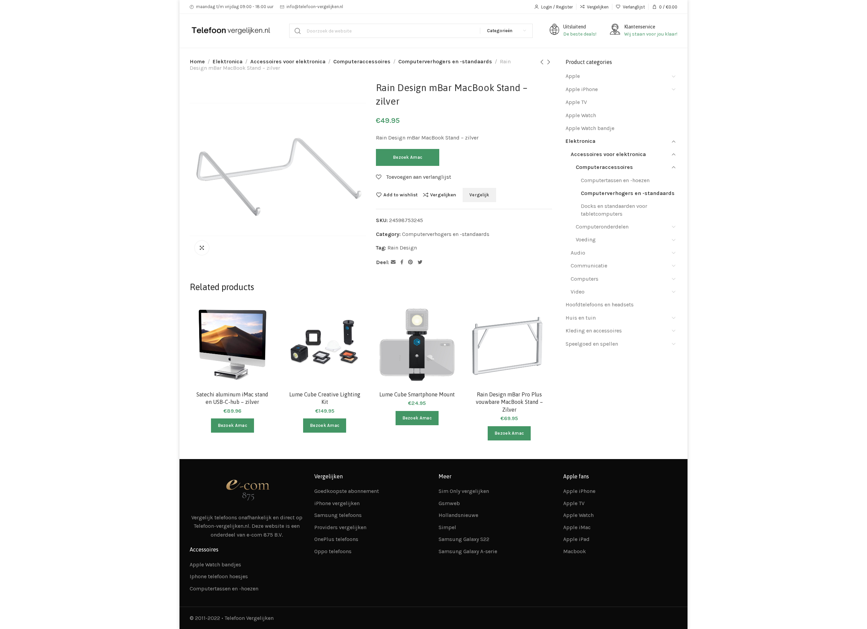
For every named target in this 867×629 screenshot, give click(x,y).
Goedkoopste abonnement (346, 491)
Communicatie (589, 265)
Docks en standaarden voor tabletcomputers (614, 210)
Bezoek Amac (407, 157)
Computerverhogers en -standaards (445, 61)
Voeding (586, 239)
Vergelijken (443, 194)
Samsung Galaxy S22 (464, 539)
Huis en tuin (581, 317)
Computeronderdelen (602, 226)
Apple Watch (581, 115)
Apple (573, 76)
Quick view (263, 347)
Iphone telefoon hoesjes (219, 576)
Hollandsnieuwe (458, 515)
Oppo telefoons (333, 551)
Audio (578, 253)
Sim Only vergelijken (464, 491)
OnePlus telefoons (336, 539)
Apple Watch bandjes (215, 564)
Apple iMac (577, 527)
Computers (584, 279)
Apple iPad (576, 539)
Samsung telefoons (338, 515)
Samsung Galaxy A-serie (468, 551)
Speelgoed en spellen (592, 344)
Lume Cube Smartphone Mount (417, 394)
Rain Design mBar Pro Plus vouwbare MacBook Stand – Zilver (509, 402)
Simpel (447, 527)
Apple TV (576, 102)
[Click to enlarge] (202, 248)
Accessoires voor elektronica (287, 61)
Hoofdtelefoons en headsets (600, 304)
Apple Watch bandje (590, 128)
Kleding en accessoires (594, 330)
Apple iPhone (582, 89)
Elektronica (227, 61)
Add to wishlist (400, 194)
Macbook (574, 551)
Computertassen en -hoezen (615, 180)
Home (197, 61)
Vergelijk (479, 194)
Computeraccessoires (361, 61)
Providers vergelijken (340, 527)
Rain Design (402, 247)
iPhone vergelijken (337, 503)
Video (578, 291)
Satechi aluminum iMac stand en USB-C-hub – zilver (232, 398)
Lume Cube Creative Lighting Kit (324, 398)
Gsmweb (449, 503)
